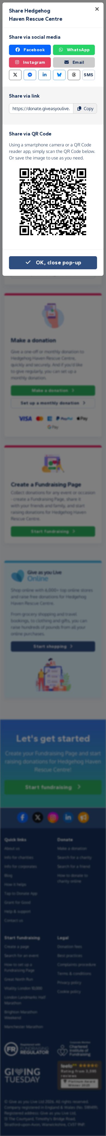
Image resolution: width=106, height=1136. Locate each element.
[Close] (97, 9)
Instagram (34, 62)
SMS (88, 74)
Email (78, 62)
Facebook (34, 49)
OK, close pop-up (59, 262)
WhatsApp (78, 49)
